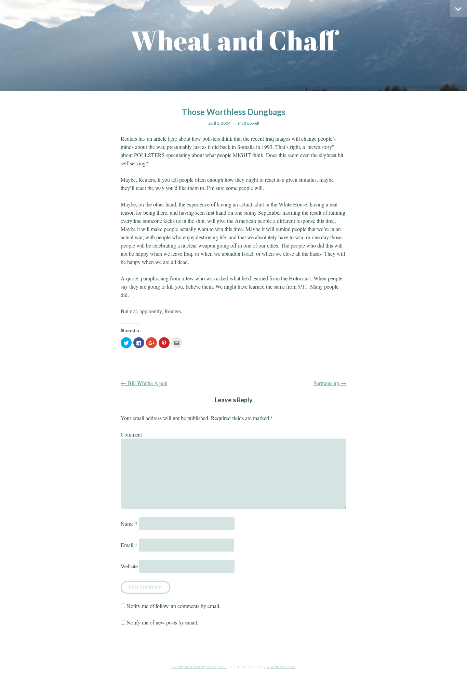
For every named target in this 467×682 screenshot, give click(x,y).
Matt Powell (248, 123)
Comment (131, 434)
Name (129, 523)
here (172, 138)
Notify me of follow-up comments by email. (173, 605)
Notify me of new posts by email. (162, 622)
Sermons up (329, 383)
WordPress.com (280, 666)
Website (129, 566)
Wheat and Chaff (233, 40)
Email (129, 544)
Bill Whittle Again (144, 383)
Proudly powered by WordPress (198, 666)
